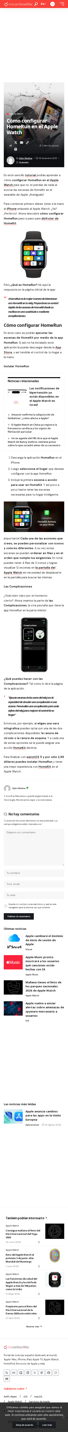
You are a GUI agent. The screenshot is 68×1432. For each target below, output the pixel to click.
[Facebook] (49, 1373)
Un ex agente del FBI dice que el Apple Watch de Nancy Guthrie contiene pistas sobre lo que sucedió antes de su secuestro (34, 441)
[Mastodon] (42, 1373)
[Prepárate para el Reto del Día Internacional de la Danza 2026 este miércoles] (54, 1307)
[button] (36, 4)
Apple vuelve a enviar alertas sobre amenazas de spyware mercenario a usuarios (45, 1009)
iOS (27, 1020)
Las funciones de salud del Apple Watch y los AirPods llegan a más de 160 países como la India (21, 1284)
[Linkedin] (28, 1373)
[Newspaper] (14, 1373)
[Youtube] (7, 1379)
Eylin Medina (25, 158)
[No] (63, 1417)
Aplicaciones (32, 1124)
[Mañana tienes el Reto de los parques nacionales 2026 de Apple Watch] (13, 987)
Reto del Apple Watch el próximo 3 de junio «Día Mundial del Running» (20, 1258)
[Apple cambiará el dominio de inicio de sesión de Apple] (13, 941)
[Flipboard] (21, 1373)
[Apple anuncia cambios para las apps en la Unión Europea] (13, 1116)
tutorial (30, 175)
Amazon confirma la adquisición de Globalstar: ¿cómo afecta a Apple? (31, 416)
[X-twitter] (35, 1373)
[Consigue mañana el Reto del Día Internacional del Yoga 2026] (54, 1231)
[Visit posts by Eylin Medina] (7, 788)
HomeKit (19, 748)
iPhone (12, 209)
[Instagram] (56, 1373)
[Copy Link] (27, 142)
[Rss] (7, 1373)
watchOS (32, 757)
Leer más (47, 1424)
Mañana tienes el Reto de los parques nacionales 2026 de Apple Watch (43, 986)
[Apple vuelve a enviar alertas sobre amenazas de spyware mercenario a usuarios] (13, 1008)
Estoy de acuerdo (24, 1424)
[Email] (21, 142)
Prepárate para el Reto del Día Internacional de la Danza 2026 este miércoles (21, 1310)
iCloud (29, 949)
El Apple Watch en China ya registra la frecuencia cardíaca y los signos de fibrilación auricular (32, 428)
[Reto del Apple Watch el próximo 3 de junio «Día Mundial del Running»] (54, 1255)
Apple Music (32, 974)
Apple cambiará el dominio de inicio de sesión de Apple (44, 940)
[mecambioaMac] (18, 4)
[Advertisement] (34, 44)
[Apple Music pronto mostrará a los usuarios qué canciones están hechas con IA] (13, 962)
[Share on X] (15, 142)
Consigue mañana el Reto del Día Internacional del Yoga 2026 (23, 1234)
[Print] (15, 149)
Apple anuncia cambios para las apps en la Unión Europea (43, 1115)
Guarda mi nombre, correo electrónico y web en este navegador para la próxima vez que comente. (32, 906)
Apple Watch (16, 114)
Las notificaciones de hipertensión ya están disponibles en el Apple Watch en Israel (44, 396)
